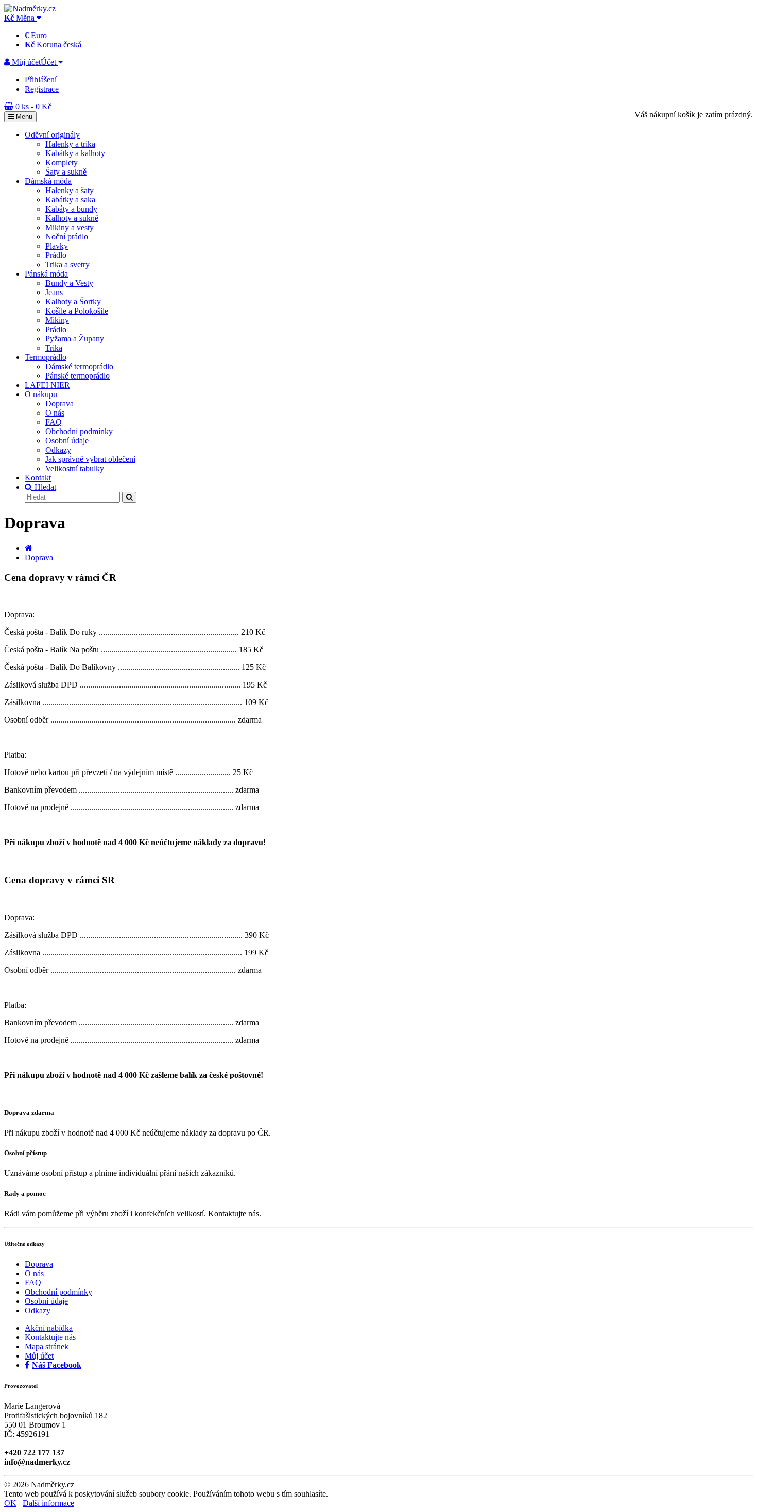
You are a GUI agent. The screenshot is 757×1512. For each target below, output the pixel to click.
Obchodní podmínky (79, 431)
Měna (20, 17)
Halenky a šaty (69, 190)
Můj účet (39, 1355)
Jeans (54, 292)
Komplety (61, 162)
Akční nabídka (49, 1328)
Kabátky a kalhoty (75, 153)
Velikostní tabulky (74, 468)
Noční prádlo (66, 236)
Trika (53, 347)
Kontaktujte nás (50, 1337)
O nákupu (41, 394)
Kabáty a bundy (71, 208)
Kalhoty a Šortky (73, 301)
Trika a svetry (67, 264)
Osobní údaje (67, 440)
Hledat (44, 487)
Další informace (48, 1503)
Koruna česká (53, 44)
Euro (36, 35)
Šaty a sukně (66, 171)
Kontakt (38, 477)
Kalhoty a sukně (71, 218)
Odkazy (58, 449)
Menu (23, 117)
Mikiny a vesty (69, 227)
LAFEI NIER (47, 385)
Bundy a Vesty (69, 283)
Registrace (42, 88)
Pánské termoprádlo (77, 375)
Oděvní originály (52, 134)
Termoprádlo (45, 357)
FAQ (53, 422)
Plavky (56, 246)
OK (10, 1503)
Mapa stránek (46, 1346)
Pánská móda (46, 273)
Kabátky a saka (70, 199)
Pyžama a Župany (74, 338)
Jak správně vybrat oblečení (90, 459)
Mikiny (57, 320)
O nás (54, 412)
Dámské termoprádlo (79, 366)
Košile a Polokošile (76, 310)
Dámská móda (48, 181)
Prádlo (55, 255)
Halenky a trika (70, 144)
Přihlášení (41, 79)
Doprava (59, 403)
